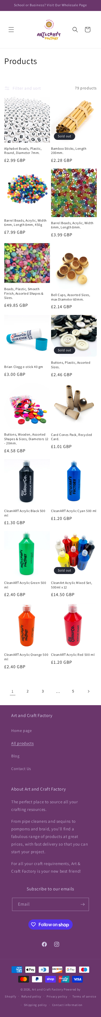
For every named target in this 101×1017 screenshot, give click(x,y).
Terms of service (84, 996)
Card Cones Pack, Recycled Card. (71, 437)
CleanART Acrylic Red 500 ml (73, 654)
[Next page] (88, 691)
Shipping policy (35, 1005)
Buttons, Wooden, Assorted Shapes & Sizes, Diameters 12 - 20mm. (26, 438)
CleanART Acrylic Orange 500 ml (26, 656)
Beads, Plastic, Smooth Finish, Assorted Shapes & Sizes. (23, 293)
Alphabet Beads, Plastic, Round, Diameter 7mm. (23, 150)
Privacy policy (57, 996)
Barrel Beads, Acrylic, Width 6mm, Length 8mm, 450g (25, 222)
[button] (11, 29)
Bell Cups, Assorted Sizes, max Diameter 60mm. (70, 297)
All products (22, 743)
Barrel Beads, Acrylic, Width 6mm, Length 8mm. (72, 225)
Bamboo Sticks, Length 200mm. (68, 150)
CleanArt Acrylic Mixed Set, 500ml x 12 (71, 585)
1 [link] (13, 691)
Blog (15, 755)
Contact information (67, 1005)
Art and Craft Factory (47, 989)
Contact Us (21, 768)
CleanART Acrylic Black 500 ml (24, 513)
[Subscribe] (82, 904)
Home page (21, 730)
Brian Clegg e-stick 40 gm (23, 367)
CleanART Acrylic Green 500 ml (25, 585)
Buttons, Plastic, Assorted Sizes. (71, 364)
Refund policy (31, 996)
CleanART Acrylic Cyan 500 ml (74, 511)
